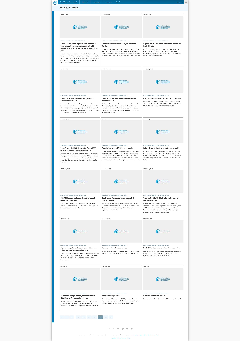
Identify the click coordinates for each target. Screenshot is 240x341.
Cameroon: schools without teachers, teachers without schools (121, 91)
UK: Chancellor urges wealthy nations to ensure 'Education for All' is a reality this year (80, 286)
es (182, 2)
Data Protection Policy (124, 338)
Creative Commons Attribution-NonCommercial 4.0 (145, 335)
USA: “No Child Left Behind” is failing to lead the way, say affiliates (163, 190)
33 (78, 317)
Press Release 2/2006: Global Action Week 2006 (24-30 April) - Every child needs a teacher (80, 141)
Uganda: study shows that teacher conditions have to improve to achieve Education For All (80, 239)
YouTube (118, 329)
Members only (186, 2)
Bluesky (127, 329)
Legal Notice (114, 338)
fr (180, 2)
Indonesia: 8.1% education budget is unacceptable (163, 140)
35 (89, 317)
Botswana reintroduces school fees (121, 236)
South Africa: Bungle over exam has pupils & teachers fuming (121, 189)
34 (83, 317)
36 (94, 317)
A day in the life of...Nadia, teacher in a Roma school (163, 88)
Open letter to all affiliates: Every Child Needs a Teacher (121, 35)
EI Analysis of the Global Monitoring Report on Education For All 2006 (80, 91)
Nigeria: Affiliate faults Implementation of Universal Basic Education (163, 35)
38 (105, 317)
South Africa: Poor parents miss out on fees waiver (163, 237)
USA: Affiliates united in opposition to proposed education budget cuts (80, 188)
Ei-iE (55, 3)
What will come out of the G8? (163, 283)
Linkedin (132, 329)
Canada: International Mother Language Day (121, 140)
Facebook (109, 329)
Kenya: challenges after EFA (121, 285)
